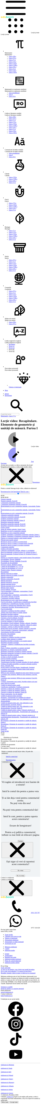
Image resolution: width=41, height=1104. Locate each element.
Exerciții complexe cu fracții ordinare (12, 621)
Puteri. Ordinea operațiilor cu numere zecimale (15, 648)
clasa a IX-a (12, 67)
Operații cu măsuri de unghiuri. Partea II (13, 690)
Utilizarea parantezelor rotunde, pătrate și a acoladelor (17, 550)
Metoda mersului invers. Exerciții (11, 586)
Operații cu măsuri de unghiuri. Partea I (13, 689)
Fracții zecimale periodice (9, 658)
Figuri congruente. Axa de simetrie (11, 694)
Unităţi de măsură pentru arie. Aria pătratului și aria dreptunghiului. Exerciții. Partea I (17, 703)
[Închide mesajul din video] (16, 475)
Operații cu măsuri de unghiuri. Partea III (13, 692)
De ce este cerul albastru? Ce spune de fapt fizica (16, 971)
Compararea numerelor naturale (11, 503)
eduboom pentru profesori (13, 959)
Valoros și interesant (11, 938)
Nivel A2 (12, 348)
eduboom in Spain (6, 1068)
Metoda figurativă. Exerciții (9, 582)
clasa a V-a (12, 60)
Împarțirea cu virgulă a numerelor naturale (14, 650)
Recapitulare (5, 572)
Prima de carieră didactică (13, 961)
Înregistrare (36, 482)
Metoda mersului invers (8, 584)
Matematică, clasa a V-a (8, 416)
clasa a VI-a (12, 62)
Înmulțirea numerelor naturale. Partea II (13, 526)
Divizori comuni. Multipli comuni (11, 565)
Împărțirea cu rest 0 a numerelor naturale (13, 531)
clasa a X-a (12, 69)
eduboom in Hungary (7, 1082)
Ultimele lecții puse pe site (13, 936)
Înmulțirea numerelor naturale (10, 522)
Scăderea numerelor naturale (10, 518)
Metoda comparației (7, 577)
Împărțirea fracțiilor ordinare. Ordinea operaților (16, 616)
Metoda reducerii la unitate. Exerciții (12, 575)
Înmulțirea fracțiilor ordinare (9, 614)
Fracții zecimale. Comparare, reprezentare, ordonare (17, 630)
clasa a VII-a (13, 63)
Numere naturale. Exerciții (9, 501)
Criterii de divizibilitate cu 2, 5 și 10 (12, 566)
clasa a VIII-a (13, 65)
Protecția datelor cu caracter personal (12, 988)
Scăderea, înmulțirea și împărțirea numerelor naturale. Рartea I (20, 534)
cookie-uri (10, 1097)
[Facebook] (16, 1016)
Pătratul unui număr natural (9, 540)
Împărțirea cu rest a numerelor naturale (13, 533)
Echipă (7, 954)
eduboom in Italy (6, 1072)
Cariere (7, 949)
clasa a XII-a (13, 72)
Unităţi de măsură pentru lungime (11, 696)
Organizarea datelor (7, 635)
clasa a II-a (12, 96)
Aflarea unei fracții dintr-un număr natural (14, 612)
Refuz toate (5, 1102)
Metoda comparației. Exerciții (10, 579)
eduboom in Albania (7, 1086)
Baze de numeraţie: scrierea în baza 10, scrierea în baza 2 (19, 552)
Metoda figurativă (6, 580)
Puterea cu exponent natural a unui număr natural (16, 538)
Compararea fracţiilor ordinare (10, 598)
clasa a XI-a (12, 70)
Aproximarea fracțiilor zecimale (11, 632)
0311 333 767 (35, 912)
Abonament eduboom (11, 940)
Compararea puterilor (7, 547)
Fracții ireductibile (6, 609)
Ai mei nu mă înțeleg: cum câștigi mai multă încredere (18, 969)
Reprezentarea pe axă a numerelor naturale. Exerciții (17, 513)
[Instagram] (16, 1031)
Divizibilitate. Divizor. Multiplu (10, 559)
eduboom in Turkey (7, 1079)
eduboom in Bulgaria (7, 1065)
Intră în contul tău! (12, 756)
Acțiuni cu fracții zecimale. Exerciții (12, 657)
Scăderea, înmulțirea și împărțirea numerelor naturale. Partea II (20, 536)
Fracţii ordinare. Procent (8, 589)
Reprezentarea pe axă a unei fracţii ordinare (14, 600)
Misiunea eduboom (11, 947)
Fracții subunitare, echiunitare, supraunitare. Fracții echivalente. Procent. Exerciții (17, 595)
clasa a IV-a (12, 58)
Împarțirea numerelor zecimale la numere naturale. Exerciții (19, 653)
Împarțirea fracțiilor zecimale (10, 655)
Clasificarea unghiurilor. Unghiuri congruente (15, 687)
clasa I (11, 94)
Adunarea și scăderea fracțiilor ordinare (13, 611)
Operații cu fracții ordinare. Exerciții (12, 618)
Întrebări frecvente (10, 957)
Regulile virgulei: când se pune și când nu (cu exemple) (18, 973)
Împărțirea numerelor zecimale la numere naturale (16, 651)
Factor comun (5, 527)
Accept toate (14, 1102)
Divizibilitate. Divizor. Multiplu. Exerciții (14, 561)
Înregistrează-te (6, 492)
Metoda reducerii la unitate (9, 573)
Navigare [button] (4, 463)
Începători (12, 344)
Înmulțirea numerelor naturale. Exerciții (13, 524)
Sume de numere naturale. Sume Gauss (13, 529)
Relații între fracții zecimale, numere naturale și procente (18, 628)
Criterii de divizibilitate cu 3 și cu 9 (12, 568)
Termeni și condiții (6, 987)
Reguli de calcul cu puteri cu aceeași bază (14, 542)
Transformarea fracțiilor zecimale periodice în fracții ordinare (20, 662)
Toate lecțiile (5, 731)
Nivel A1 (12, 346)
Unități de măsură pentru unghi (10, 685)
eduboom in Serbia (7, 1089)
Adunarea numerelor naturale (10, 515)
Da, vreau (20, 870)
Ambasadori (8, 955)
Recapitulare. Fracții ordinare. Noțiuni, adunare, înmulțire (19, 623)
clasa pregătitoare (14, 93)
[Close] (17, 770)
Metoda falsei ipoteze (7, 588)
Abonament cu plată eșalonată (14, 942)
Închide (20, 841)
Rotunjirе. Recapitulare (8, 634)
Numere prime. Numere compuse (11, 570)
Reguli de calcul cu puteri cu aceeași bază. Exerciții (17, 543)
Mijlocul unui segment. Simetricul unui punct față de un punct (20, 673)
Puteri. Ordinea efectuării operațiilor (12, 619)
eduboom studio (10, 950)
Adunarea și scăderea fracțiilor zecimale (13, 637)
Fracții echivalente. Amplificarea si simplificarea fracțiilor (19, 602)
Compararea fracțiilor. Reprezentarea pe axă (14, 607)
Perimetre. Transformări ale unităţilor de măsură (16, 697)
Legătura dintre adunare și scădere (11, 639)
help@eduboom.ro (7, 996)
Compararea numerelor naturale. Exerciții (14, 504)
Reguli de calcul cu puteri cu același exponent (15, 545)
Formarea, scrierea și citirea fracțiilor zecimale (15, 627)
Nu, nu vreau (20, 875)
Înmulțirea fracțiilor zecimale (10, 642)
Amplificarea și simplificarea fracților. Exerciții (15, 603)
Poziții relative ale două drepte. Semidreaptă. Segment (18, 667)
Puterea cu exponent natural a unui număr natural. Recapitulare (20, 557)
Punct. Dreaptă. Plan (7, 665)
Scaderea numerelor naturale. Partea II (13, 520)
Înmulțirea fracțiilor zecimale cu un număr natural (16, 641)
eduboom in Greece (7, 1093)
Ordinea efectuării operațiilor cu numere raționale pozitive (19, 664)
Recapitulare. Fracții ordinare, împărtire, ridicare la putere (19, 625)
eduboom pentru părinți (12, 962)
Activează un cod (10, 943)
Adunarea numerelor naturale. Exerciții (13, 517)
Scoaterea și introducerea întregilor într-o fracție (16, 605)
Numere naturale (6, 499)
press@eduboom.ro (7, 992)
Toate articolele (5, 968)
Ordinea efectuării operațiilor (10, 549)
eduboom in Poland (7, 1075)
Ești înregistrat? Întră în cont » (20, 492)
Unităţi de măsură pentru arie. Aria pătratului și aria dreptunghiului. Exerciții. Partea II (17, 707)
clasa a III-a (12, 56)
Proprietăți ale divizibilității (9, 563)
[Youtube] (16, 1061)
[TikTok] (16, 1046)
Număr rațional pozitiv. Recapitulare (12, 660)
